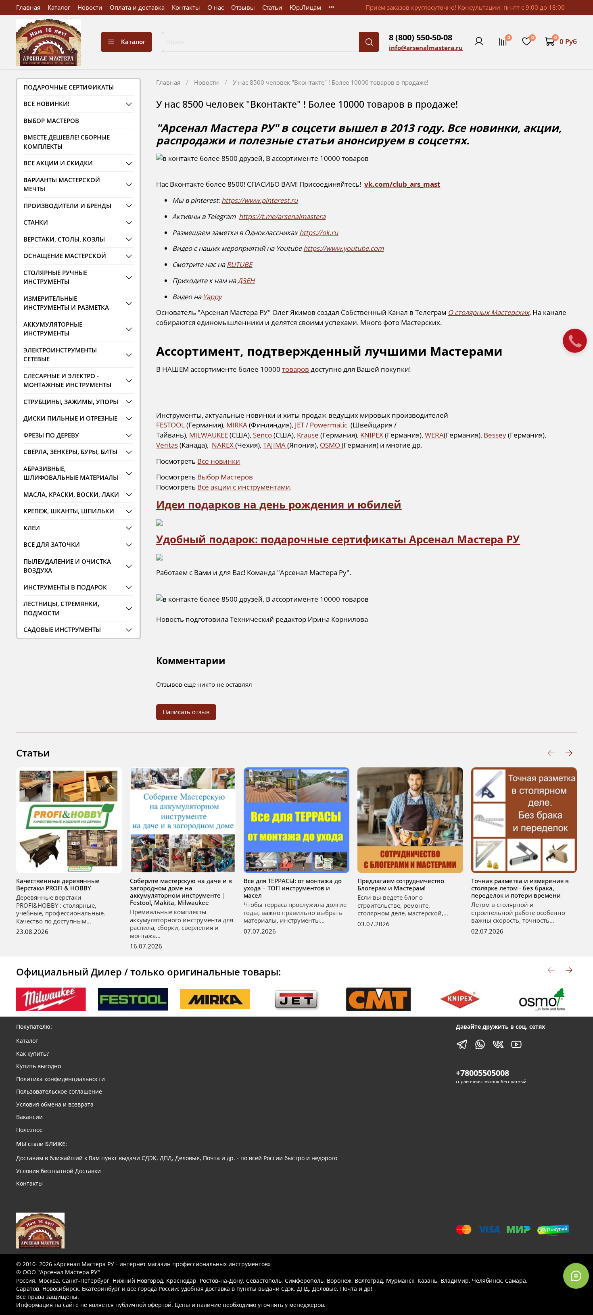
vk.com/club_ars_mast (402, 184)
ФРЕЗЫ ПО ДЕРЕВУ (51, 435)
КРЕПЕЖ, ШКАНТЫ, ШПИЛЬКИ (68, 511)
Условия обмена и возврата (55, 1104)
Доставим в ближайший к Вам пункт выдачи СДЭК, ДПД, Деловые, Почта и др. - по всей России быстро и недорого (176, 1158)
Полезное (29, 1130)
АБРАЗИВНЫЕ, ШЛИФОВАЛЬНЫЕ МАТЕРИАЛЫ (70, 473)
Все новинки (218, 461)
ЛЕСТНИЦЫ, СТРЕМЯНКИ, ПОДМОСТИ (61, 608)
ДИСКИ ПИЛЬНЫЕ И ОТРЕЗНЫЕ (70, 418)
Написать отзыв (186, 712)
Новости (89, 7)
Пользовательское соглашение (59, 1091)
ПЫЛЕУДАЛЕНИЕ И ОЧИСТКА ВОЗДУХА (67, 566)
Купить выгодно (38, 1066)
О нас (215, 7)
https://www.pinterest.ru (259, 200)
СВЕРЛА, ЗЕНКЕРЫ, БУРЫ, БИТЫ (70, 452)
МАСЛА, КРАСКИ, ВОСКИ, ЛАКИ (71, 494)
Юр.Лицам (305, 7)
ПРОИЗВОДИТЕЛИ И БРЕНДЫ (67, 206)
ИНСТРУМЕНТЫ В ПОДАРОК (65, 587)
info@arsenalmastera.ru (426, 48)
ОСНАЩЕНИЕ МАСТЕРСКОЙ (64, 256)
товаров (295, 369)
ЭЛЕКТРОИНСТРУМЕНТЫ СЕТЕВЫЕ (60, 354)
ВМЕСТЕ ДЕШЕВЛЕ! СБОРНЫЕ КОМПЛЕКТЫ (66, 141)
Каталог (59, 7)
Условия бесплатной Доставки (58, 1171)
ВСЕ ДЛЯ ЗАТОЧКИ (51, 544)
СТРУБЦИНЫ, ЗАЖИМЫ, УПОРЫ (70, 402)
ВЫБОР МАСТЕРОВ (51, 121)
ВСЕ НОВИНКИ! (46, 104)
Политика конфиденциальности (60, 1079)
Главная (28, 7)
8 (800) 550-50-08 (420, 37)
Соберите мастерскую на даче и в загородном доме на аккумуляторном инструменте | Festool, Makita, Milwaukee (181, 892)
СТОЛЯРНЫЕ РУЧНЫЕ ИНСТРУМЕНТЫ (55, 277)
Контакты (186, 7)
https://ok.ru (318, 232)
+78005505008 (482, 1072)
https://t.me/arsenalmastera (282, 216)
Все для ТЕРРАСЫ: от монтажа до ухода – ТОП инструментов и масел (293, 888)
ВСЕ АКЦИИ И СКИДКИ (58, 163)
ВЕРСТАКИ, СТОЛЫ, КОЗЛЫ (64, 239)
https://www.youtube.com (343, 248)
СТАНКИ (35, 222)
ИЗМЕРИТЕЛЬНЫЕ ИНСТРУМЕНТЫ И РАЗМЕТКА (66, 303)
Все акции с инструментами (243, 487)
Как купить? (32, 1053)
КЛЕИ (31, 528)
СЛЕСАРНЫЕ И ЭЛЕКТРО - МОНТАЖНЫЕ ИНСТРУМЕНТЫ (67, 380)
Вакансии (29, 1117)
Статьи (272, 7)
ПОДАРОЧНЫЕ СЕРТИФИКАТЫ (68, 87)
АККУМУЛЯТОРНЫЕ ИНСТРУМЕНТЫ (52, 329)
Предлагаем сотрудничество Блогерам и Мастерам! (400, 884)
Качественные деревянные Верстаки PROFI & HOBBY (58, 884)
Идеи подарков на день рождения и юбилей (278, 504)
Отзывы (243, 7)
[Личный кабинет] (479, 41)
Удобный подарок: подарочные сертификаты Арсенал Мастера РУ (338, 539)
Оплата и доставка (137, 7)
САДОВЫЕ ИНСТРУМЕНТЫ (62, 629)
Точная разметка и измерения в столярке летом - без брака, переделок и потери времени (520, 888)
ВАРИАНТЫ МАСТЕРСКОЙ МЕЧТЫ (61, 184)
